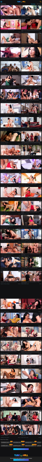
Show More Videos (21, 449)
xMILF (20, 46)
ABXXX (40, 46)
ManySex (40, 311)
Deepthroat (23, 46)
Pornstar (5, 18)
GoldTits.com (18, 445)
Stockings (26, 46)
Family (2, 325)
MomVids (19, 325)
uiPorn (40, 255)
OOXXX (40, 367)
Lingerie (9, 423)
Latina (27, 437)
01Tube (40, 18)
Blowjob (8, 18)
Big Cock (2, 18)
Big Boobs (27, 18)
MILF (25, 18)
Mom (28, 255)
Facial (22, 409)
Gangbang (2, 437)
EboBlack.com (6, 442)
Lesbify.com (6, 445)
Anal (24, 367)
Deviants (19, 18)
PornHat (19, 367)
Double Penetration (28, 367)
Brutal (8, 325)
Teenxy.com (30, 442)
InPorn (40, 381)
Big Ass (22, 18)
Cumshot (2, 255)
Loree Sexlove (3, 423)
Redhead (29, 339)
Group (28, 311)
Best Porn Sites (30, 445)
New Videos (33, 3)
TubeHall (21, 1)
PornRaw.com (18, 442)
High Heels (6, 339)
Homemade (23, 353)
